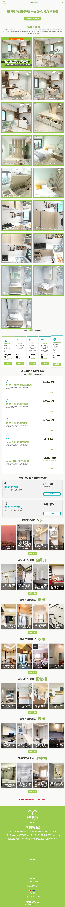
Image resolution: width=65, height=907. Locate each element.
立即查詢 (8, 363)
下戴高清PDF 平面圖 (32, 18)
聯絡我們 (32, 859)
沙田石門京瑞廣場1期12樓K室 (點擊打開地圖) (24, 831)
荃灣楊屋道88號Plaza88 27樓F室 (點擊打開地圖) (24, 839)
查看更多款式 (32, 553)
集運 (33, 904)
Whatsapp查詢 (34, 2)
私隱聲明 (32, 893)
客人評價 (32, 822)
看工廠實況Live (32, 886)
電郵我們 (32, 878)
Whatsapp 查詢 (32, 881)
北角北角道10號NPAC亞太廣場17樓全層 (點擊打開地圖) (24, 835)
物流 (38, 904)
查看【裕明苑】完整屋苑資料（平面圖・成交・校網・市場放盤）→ (32, 799)
